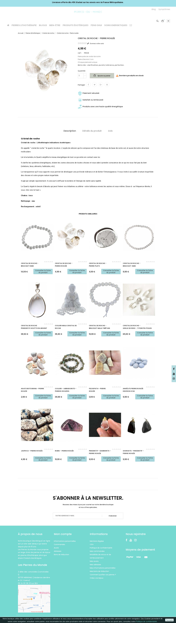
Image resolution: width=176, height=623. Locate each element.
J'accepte (169, 620)
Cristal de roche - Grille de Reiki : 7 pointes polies (137, 326)
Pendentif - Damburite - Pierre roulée (100, 452)
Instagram (174, 378)
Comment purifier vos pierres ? (103, 574)
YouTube (174, 374)
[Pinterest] (107, 84)
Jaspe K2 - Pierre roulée (32, 451)
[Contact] (131, 25)
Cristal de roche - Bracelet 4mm (131, 264)
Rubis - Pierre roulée (64, 451)
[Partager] (88, 84)
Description (70, 130)
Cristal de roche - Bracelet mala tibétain (99, 326)
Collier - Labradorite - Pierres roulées (65, 389)
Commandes (59, 544)
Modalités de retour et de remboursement (100, 556)
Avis (110, 130)
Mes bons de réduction (99, 571)
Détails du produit (92, 130)
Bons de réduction (61, 554)
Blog (154, 9)
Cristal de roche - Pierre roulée (63, 264)
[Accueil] (8, 25)
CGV (92, 544)
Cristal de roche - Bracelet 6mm (29, 264)
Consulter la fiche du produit (43, 271)
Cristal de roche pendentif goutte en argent (34, 326)
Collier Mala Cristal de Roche (66, 326)
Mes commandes (97, 551)
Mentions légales (97, 541)
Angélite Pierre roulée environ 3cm (133, 389)
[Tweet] (94, 84)
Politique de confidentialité (146, 621)
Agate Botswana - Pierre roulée (32, 389)
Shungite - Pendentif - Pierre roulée (133, 452)
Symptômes (164, 9)
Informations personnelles (65, 541)
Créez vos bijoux (96, 578)
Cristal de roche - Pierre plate (97, 264)
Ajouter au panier (103, 76)
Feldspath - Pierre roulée (97, 389)
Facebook (173, 369)
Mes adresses (95, 564)
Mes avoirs (94, 561)
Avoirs (56, 548)
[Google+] (100, 84)
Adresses (57, 551)
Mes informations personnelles (102, 568)
